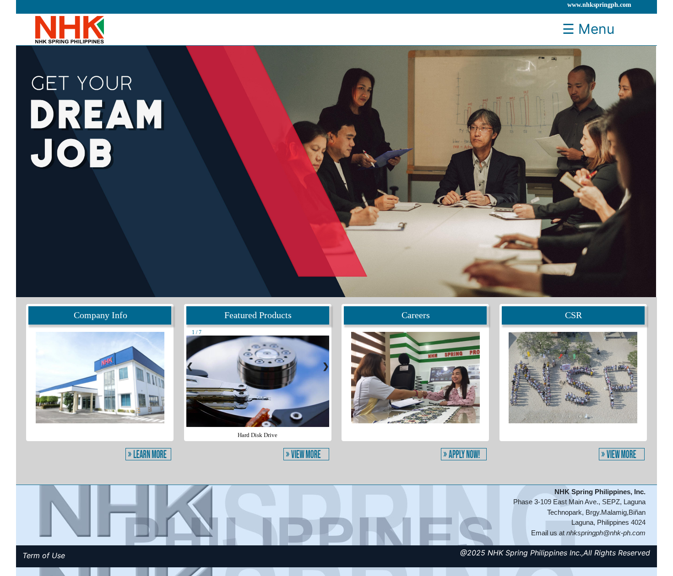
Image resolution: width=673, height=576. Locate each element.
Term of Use (43, 555)
